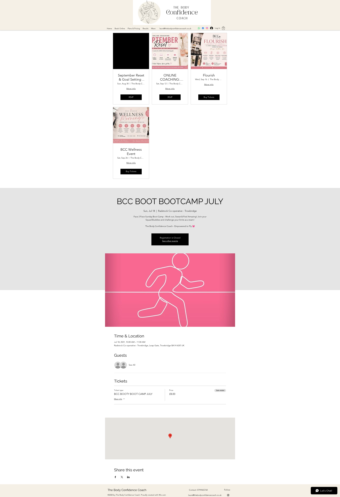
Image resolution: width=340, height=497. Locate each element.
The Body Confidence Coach (127, 490)
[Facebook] (203, 28)
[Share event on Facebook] (115, 477)
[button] (223, 28)
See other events (170, 241)
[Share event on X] (122, 477)
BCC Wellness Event (131, 151)
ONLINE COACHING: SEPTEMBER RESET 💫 (170, 77)
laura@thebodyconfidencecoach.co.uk (175, 28)
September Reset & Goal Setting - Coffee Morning (131, 77)
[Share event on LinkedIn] (128, 477)
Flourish (209, 75)
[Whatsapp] (199, 28)
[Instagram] (207, 28)
